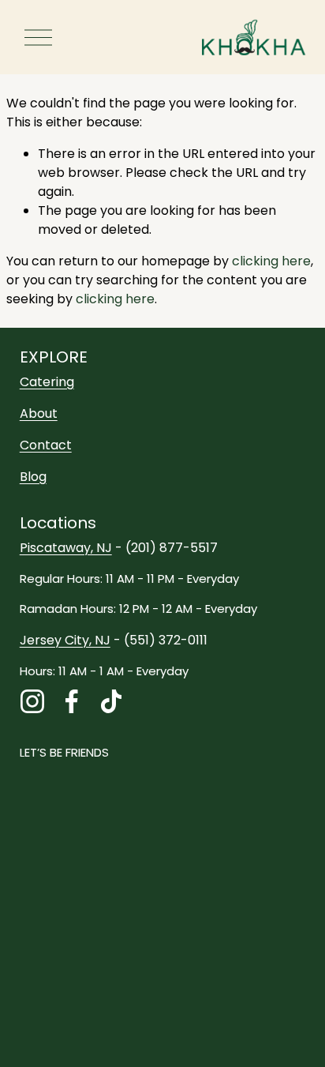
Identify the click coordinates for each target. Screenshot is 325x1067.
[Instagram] (32, 701)
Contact (46, 445)
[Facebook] (71, 701)
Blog (33, 477)
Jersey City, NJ (65, 640)
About (39, 413)
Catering (47, 382)
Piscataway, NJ (66, 548)
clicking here (271, 261)
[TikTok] (111, 701)
